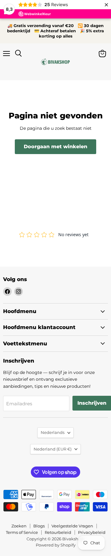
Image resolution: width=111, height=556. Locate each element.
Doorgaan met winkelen (55, 146)
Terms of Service (22, 532)
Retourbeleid (58, 532)
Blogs (39, 525)
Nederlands (52, 432)
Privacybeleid (91, 532)
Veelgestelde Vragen (72, 525)
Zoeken (19, 525)
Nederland (53, 449)
